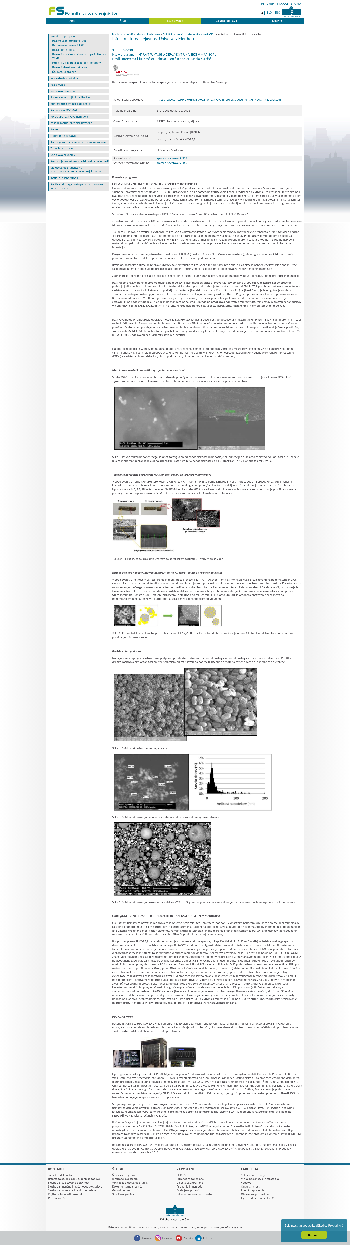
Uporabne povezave (63, 135)
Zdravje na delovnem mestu (194, 1194)
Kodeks (55, 129)
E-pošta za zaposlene (190, 1182)
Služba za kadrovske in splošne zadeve (72, 1190)
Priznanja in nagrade (189, 1186)
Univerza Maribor (291, 11)
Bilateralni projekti (63, 49)
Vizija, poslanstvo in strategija (260, 1179)
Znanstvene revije (61, 148)
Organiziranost (250, 1186)
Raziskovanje (175, 20)
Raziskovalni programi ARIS (69, 40)
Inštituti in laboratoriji (64, 178)
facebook (147, 1238)
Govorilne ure (121, 1190)
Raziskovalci (57, 84)
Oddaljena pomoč (188, 1190)
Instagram (167, 1238)
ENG (277, 12)
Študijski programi (123, 1175)
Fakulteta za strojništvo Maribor (128, 34)
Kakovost (278, 20)
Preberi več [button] (335, 1225)
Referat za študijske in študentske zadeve (74, 1179)
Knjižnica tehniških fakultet (65, 1194)
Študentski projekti (64, 72)
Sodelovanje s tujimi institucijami (71, 97)
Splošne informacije (253, 1175)
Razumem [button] (314, 1235)
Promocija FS (56, 1198)
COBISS (181, 1175)
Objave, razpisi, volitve (255, 1194)
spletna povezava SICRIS (172, 158)
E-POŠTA (295, 3)
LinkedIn (208, 1238)
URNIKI (270, 3)
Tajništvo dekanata (60, 1175)
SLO (269, 12)
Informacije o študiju (125, 1179)
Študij (123, 20)
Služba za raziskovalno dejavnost (68, 1182)
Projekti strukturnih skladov (70, 67)
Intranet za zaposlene (190, 1179)
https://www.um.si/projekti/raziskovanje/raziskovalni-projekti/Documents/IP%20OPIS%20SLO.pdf (219, 99)
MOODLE (282, 3)
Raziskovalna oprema (63, 91)
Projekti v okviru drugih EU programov (76, 62)
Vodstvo (246, 1182)
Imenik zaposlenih (252, 1190)
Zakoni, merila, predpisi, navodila (71, 123)
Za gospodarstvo (226, 20)
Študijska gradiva (123, 1194)
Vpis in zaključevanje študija (130, 1182)
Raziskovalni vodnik (62, 155)
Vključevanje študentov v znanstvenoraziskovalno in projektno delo (76, 169)
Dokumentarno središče (127, 1186)
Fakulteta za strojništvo (84, 11)
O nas (72, 20)
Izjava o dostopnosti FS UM (258, 1198)
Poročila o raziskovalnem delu (69, 116)
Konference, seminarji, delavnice (70, 103)
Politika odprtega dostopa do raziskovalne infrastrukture (76, 186)
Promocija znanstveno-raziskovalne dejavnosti (79, 161)
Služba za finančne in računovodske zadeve (75, 1186)
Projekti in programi (63, 36)
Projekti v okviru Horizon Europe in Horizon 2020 (79, 56)
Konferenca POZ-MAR (64, 110)
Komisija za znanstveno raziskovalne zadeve (78, 142)
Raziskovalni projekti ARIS (68, 45)
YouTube (188, 1238)
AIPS (261, 3)
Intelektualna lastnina (64, 78)
